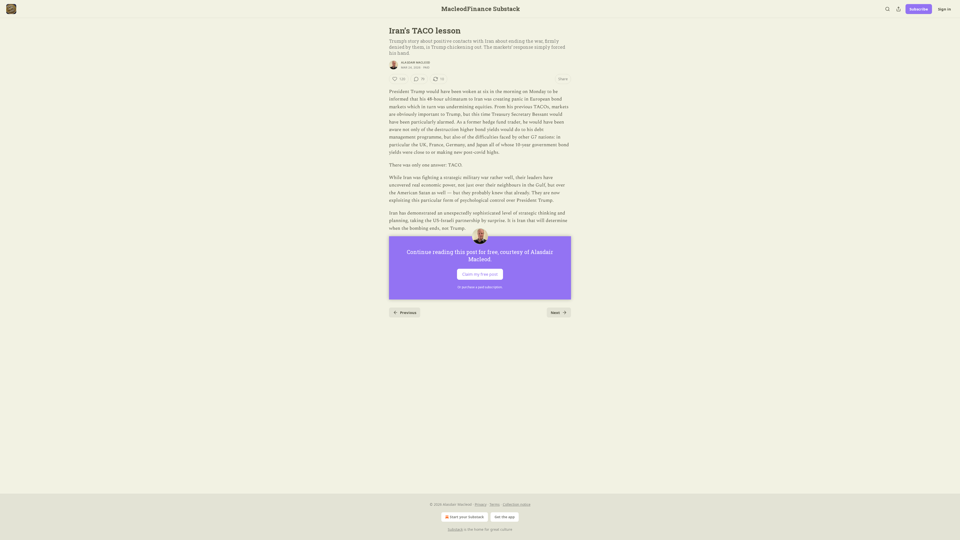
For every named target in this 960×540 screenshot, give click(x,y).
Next (555, 312)
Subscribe (919, 9)
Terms (495, 504)
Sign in (944, 9)
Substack (455, 529)
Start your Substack (467, 516)
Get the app (504, 516)
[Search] (887, 9)
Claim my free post (480, 274)
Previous (408, 312)
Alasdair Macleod (415, 62)
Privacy (480, 504)
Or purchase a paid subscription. (480, 287)
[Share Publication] (899, 9)
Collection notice (516, 504)
